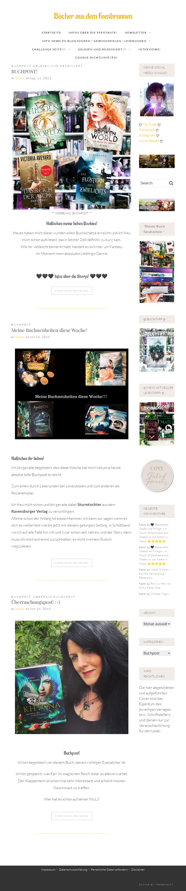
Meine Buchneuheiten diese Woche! (49, 330)
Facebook (147, 129)
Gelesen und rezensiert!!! (102, 49)
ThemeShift (165, 884)
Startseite (51, 32)
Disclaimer (138, 869)
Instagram (147, 135)
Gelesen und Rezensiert (58, 66)
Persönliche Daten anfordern (109, 869)
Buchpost (21, 66)
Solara (19, 78)
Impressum (48, 869)
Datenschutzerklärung (73, 869)
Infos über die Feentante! (93, 32)
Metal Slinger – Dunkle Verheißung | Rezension (155, 573)
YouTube (150, 124)
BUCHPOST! (24, 71)
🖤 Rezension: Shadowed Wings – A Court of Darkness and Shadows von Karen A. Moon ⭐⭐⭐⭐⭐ (154, 533)
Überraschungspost (54, 596)
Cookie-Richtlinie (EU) (96, 57)
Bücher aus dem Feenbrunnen (93, 16)
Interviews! (150, 49)
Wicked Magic (159, 594)
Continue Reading (71, 290)
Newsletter (136, 32)
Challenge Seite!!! (49, 49)
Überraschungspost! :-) (35, 602)
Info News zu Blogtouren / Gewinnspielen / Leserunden (94, 41)
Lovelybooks (149, 140)
